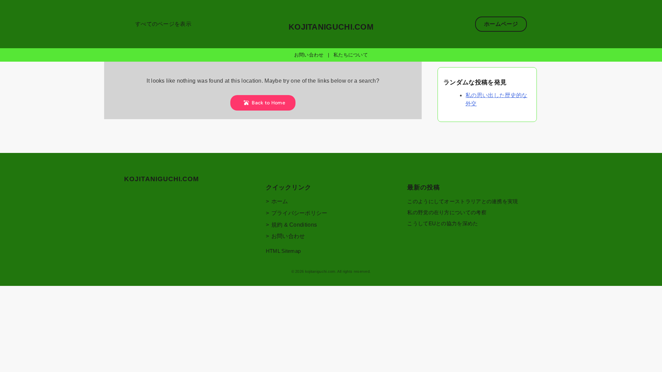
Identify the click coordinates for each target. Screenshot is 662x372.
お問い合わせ (309, 55)
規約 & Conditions (294, 225)
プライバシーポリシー (299, 213)
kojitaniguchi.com (331, 26)
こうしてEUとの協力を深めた (442, 223)
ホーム (279, 201)
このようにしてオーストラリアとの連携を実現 (462, 201)
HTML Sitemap (283, 251)
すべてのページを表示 (163, 24)
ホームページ (501, 24)
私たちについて (350, 55)
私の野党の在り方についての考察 (447, 212)
